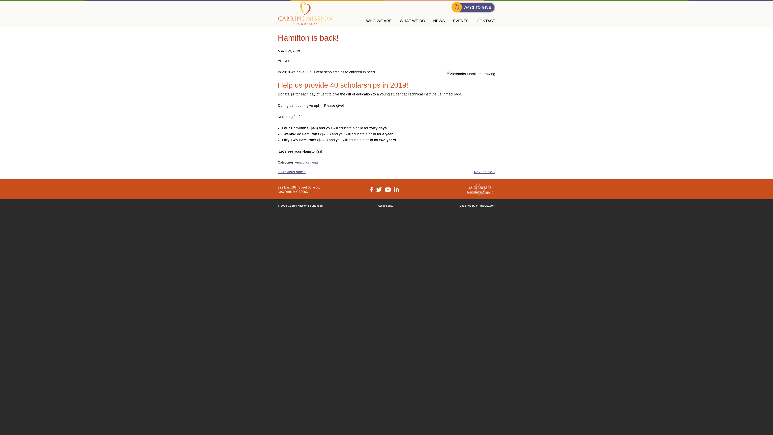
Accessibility (385, 205)
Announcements (306, 162)
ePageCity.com (485, 205)
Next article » (484, 172)
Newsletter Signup (480, 192)
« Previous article (292, 172)
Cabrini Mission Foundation (305, 13)
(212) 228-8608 (480, 188)
